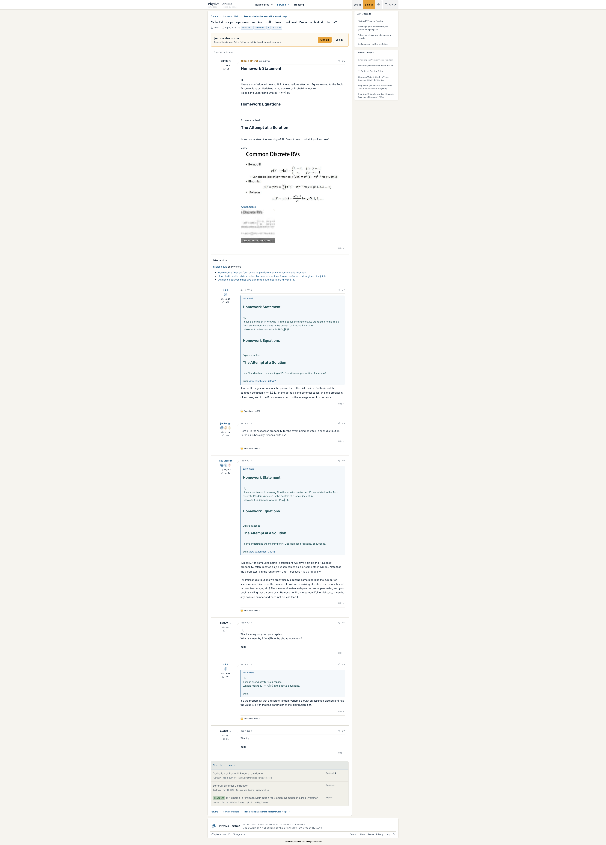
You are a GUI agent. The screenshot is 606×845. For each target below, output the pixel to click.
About (362, 834)
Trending (299, 4)
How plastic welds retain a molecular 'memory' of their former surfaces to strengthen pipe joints (272, 276)
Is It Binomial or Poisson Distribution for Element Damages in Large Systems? (272, 797)
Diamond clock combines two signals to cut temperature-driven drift (256, 279)
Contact (353, 834)
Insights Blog (262, 4)
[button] (272, 4)
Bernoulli (247, 28)
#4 (343, 460)
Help (388, 834)
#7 (343, 731)
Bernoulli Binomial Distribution (230, 785)
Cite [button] (340, 248)
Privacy (379, 834)
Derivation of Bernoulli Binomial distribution (238, 773)
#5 (343, 623)
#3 (343, 423)
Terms (371, 834)
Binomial (259, 28)
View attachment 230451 (262, 381)
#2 (343, 290)
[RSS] (394, 834)
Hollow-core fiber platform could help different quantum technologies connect (262, 272)
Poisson (277, 28)
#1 (343, 61)
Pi (268, 28)
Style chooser (220, 834)
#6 (343, 664)
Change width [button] (239, 834)
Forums (281, 4)
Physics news (219, 266)
